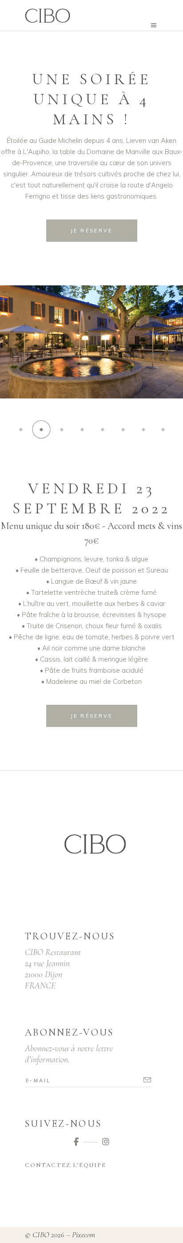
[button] (21, 429)
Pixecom (83, 1234)
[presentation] (23, 353)
